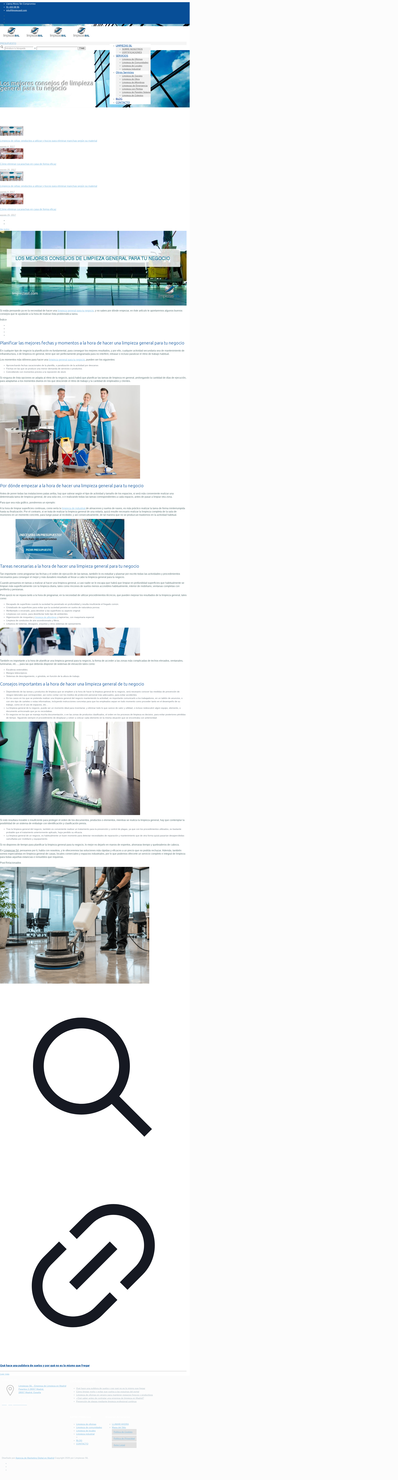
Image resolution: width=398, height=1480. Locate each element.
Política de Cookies (123, 1432)
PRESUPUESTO (8, 43)
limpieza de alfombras (46, 617)
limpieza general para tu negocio (67, 359)
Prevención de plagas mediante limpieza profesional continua (106, 1401)
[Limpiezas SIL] (46, 37)
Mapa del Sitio (119, 1427)
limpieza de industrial (74, 508)
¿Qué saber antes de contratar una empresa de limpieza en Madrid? (110, 1398)
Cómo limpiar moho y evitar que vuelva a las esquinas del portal (107, 1391)
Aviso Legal (119, 1445)
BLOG (79, 1440)
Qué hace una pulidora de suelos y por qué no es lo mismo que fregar (45, 1365)
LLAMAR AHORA (120, 1424)
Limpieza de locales (86, 1430)
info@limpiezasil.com (16, 10)
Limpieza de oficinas (86, 1424)
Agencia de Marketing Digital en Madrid (35, 1458)
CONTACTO (82, 1443)
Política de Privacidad (124, 1438)
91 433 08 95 (12, 7)
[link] (35, 48)
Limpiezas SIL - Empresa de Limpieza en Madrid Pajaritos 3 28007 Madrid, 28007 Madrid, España (42, 1389)
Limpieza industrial (85, 1434)
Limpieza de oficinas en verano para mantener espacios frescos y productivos (114, 1395)
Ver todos (4, 229)
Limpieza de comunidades (89, 1427)
